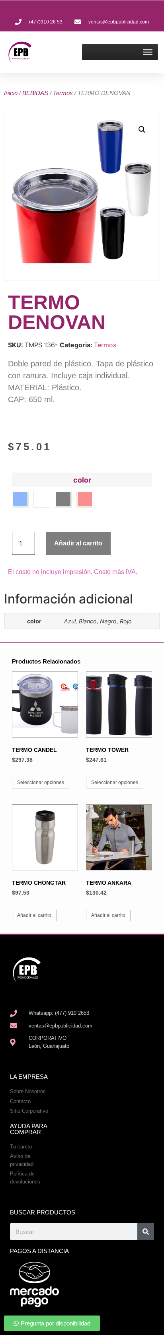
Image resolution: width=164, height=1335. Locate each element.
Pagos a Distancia (39, 1250)
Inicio (11, 93)
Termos (63, 93)
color (82, 480)
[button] (142, 130)
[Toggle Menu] (147, 52)
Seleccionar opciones (40, 782)
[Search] (145, 1231)
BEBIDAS (35, 93)
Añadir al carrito (78, 543)
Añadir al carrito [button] (34, 915)
